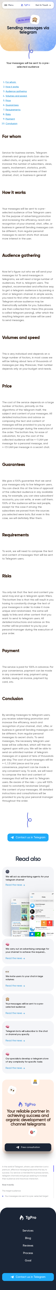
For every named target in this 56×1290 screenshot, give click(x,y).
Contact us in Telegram (31, 837)
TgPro (27, 5)
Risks (8, 114)
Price (8, 101)
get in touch (41, 5)
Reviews (28, 1245)
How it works (12, 87)
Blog (28, 1238)
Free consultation (30, 1147)
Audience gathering (16, 91)
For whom (11, 82)
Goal (28, 1260)
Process (28, 1253)
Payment (10, 119)
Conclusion (11, 124)
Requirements (13, 110)
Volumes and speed (16, 96)
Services (28, 1230)
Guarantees (12, 105)
